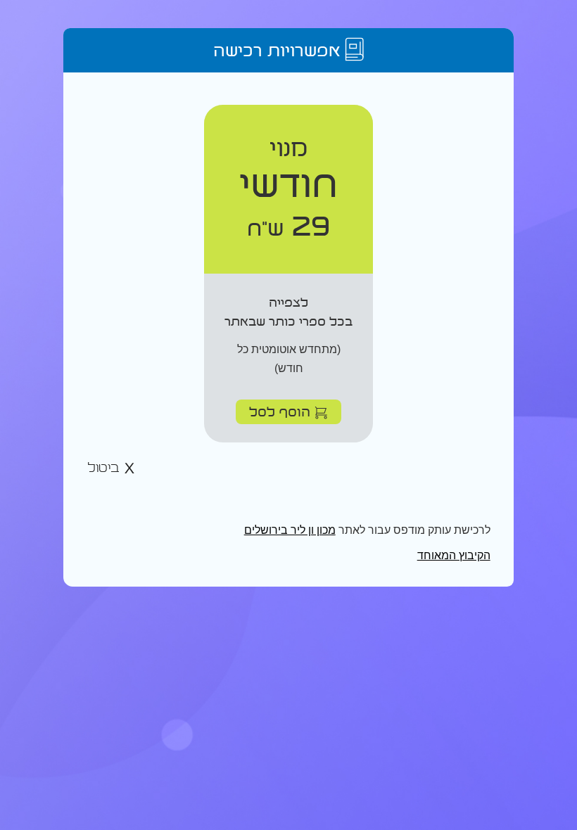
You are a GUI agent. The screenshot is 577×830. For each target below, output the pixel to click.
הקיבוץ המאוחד (453, 555)
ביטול (105, 468)
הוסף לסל (282, 411)
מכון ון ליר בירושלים (290, 530)
